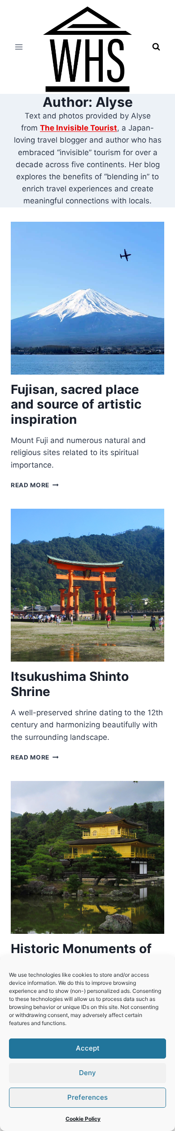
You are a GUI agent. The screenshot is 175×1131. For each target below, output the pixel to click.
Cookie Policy (83, 1118)
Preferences (87, 1097)
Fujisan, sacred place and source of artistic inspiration (76, 404)
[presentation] (87, 298)
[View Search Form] (156, 47)
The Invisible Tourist (78, 127)
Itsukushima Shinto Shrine (70, 684)
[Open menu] (19, 47)
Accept (88, 1048)
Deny (87, 1072)
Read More (35, 485)
